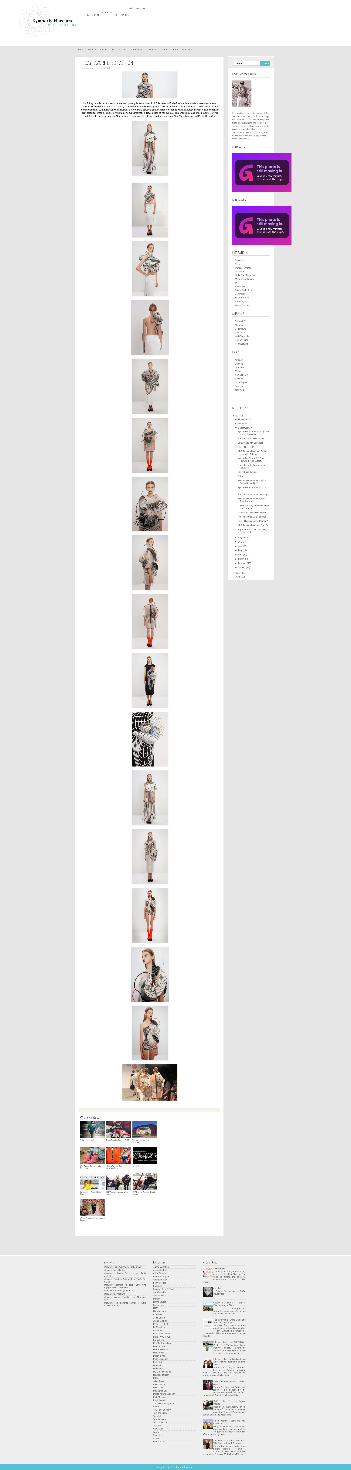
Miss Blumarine (160, 1359)
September (243, 428)
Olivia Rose (158, 1381)
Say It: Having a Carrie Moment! (253, 521)
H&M (155, 1308)
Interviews (187, 49)
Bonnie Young (159, 1283)
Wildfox (157, 1432)
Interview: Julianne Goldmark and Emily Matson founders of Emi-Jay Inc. (229, 1362)
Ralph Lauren (159, 1400)
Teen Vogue (240, 301)
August (241, 537)
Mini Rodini (158, 1352)
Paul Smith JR (160, 1390)
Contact (103, 49)
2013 (238, 572)
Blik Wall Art (241, 321)
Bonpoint (157, 1286)
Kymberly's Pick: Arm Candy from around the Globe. (253, 432)
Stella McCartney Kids (163, 1403)
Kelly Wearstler (242, 336)
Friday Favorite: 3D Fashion (251, 438)
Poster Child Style (243, 290)
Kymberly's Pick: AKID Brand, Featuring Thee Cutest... (251, 459)
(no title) (217, 1288)
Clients (122, 49)
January (242, 567)
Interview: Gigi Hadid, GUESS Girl (228, 1342)
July (240, 542)
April (240, 554)
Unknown (89, 68)
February (242, 563)
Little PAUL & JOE (161, 1337)
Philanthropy (136, 49)
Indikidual (157, 1314)
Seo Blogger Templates (182, 1467)
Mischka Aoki (159, 1356)
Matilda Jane (159, 1346)
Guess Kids (158, 1305)
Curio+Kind (158, 1295)
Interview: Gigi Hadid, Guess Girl (119, 1290)
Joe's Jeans (159, 1317)
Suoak (156, 1406)
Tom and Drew (160, 1413)
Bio (113, 49)
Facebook (151, 49)
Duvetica (157, 1298)
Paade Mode (159, 1384)
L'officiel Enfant (160, 1324)
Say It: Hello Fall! (246, 447)
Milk (237, 283)
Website (92, 49)
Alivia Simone (159, 1273)
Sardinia (239, 386)
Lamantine (158, 1330)
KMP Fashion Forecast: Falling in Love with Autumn (253, 452)
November (243, 419)
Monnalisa (158, 1368)
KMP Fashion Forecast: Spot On (253, 525)
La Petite (239, 271)
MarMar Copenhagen (163, 1343)
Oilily (155, 1378)
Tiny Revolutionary (162, 1410)
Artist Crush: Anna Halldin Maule (253, 512)
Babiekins (239, 260)
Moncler (157, 1365)
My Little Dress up (162, 1371)
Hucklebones (159, 1311)
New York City (241, 375)
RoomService (241, 344)
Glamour (239, 264)
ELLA (240, 476)
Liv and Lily (158, 1340)
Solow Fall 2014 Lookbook (250, 443)
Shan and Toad (242, 297)
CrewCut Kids (159, 1292)
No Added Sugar (161, 1375)
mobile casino (92, 15)
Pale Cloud (158, 1387)
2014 (238, 415)
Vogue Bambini (242, 305)
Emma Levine (159, 1302)
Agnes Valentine (161, 1267)
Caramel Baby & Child (163, 1289)
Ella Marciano (219, 1268)
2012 (238, 577)
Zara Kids (157, 1435)
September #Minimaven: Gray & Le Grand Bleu (253, 530)
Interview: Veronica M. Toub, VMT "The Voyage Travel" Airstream (125, 1286)
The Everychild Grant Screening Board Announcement (229, 1321)
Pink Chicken (159, 1397)
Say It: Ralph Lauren (247, 472)
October (242, 423)
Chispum (239, 325)
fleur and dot (159, 1441)
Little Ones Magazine (245, 275)
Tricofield (157, 1416)
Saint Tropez (241, 382)
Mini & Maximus (161, 1349)
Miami (238, 371)
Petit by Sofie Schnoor (164, 1394)
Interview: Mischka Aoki (115, 1270)
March (241, 559)
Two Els (157, 1425)
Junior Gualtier (160, 1321)
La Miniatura (159, 1327)
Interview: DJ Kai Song (114, 1294)
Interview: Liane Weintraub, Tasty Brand (122, 1267)
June (240, 546)
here (91, 116)
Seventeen (240, 294)
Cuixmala (239, 367)
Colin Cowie (240, 329)
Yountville (239, 390)
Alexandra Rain (160, 1270)
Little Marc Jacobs (162, 1333)
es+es (156, 1438)
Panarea (239, 378)
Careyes (239, 364)
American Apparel (161, 1276)
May (240, 550)
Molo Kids (158, 1362)
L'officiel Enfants (243, 268)
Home (80, 49)
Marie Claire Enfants (244, 279)
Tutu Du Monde (160, 1422)
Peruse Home (241, 340)
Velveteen (158, 1429)
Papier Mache (241, 286)
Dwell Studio (241, 332)
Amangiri (239, 360)
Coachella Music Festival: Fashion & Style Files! (229, 1304)
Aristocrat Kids (160, 1279)
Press (175, 49)
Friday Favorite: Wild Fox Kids (252, 516)
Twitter (164, 49)
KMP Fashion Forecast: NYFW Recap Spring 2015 (252, 482)
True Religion (159, 1419)
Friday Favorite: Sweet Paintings (253, 494)
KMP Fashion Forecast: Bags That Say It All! (252, 500)
